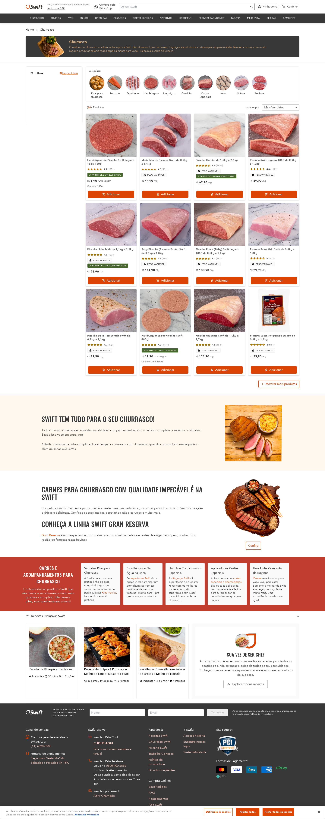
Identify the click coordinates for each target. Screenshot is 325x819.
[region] (162, 812)
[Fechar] (319, 812)
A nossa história (194, 736)
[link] (56, 9)
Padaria (235, 18)
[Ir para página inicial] (34, 7)
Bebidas (271, 18)
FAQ (152, 793)
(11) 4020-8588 (41, 746)
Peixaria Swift (158, 748)
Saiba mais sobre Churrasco (156, 51)
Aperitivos (166, 18)
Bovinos (56, 18)
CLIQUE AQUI (103, 743)
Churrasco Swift (159, 742)
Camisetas (289, 18)
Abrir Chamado (104, 796)
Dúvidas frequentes (162, 770)
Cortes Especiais (143, 18)
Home (30, 30)
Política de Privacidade (87, 815)
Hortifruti (185, 18)
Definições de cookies (218, 812)
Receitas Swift (158, 736)
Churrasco (37, 18)
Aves (70, 18)
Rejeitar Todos (248, 812)
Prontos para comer (211, 18)
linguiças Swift (181, 578)
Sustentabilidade (194, 752)
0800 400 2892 (116, 766)
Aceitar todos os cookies (278, 812)
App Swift (155, 805)
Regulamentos (158, 799)
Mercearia (253, 18)
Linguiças (101, 18)
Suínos (84, 18)
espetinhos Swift (140, 578)
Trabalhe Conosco (161, 754)
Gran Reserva (51, 535)
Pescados (120, 18)
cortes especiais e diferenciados (226, 580)
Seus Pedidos (158, 787)
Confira (253, 546)
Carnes (257, 578)
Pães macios (109, 592)
